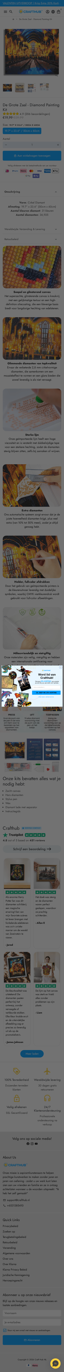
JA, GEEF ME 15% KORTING (46, 692)
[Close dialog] (60, 667)
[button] (55, 1363)
